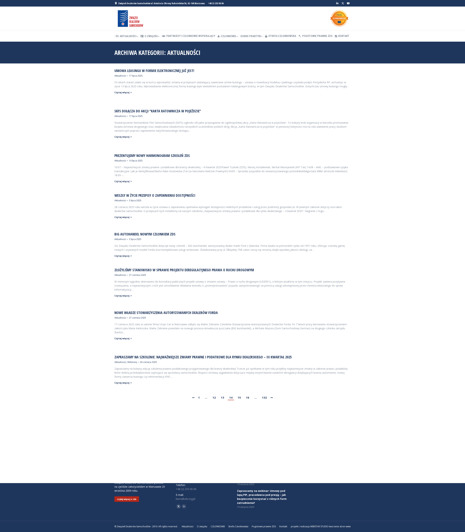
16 (247, 397)
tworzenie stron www (340, 526)
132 (264, 397)
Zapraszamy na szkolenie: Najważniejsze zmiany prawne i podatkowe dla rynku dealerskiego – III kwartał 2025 (203, 357)
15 (239, 397)
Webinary (132, 362)
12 (214, 397)
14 (230, 397)
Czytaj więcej (122, 92)
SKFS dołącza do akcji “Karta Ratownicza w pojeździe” (157, 111)
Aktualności (120, 75)
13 (222, 397)
